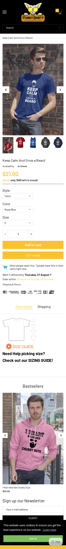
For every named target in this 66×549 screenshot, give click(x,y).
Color (6, 204)
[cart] (60, 12)
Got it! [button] (33, 538)
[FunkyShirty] (33, 12)
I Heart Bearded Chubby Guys (16, 487)
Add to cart (33, 245)
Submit (33, 518)
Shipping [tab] (44, 306)
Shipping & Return (12, 284)
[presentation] (5, 435)
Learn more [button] (49, 529)
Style (6, 190)
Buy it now (33, 255)
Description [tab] (24, 306)
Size (6, 217)
